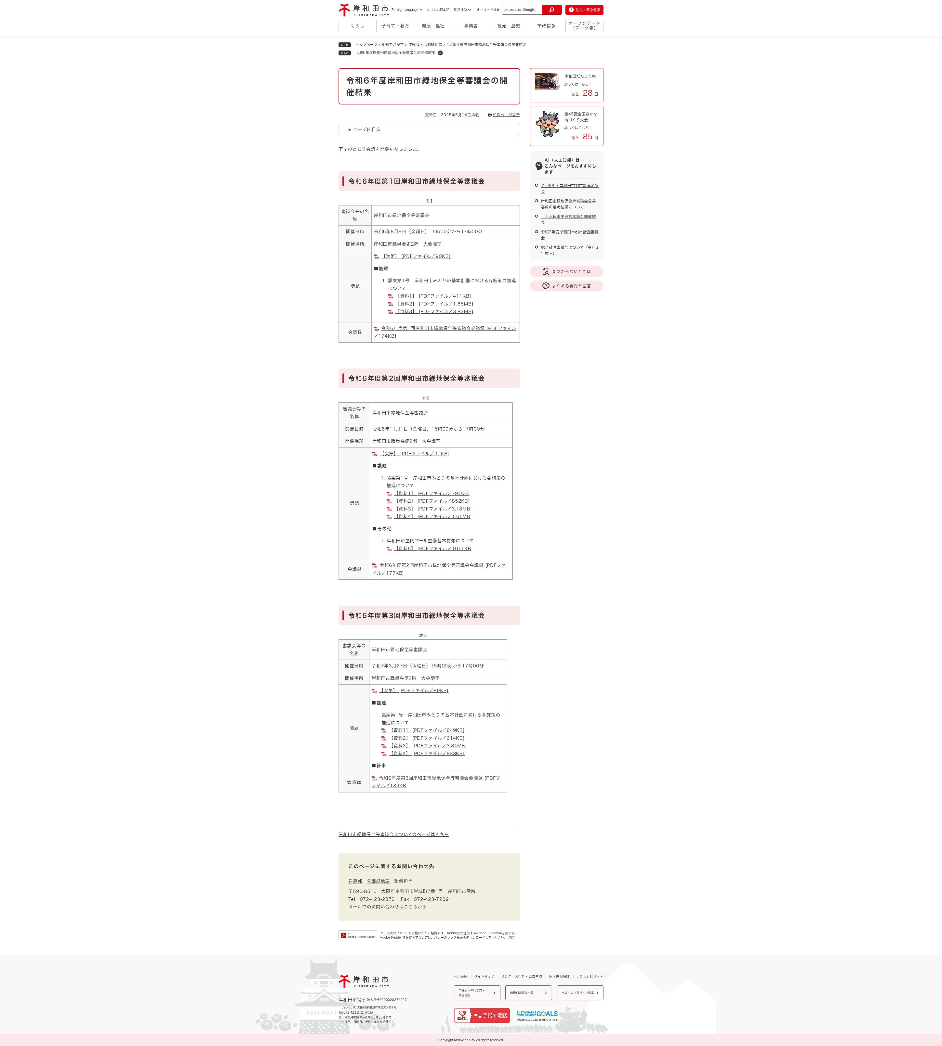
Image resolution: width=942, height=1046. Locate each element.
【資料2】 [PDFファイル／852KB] (432, 501)
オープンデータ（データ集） (584, 25)
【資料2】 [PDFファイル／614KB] (427, 738)
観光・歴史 (509, 26)
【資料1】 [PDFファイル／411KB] (433, 296)
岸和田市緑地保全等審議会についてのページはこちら (394, 834)
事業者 (471, 26)
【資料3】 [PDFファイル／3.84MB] (428, 745)
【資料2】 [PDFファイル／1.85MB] (434, 304)
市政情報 (546, 26)
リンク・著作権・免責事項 (521, 976)
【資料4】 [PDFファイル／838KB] (427, 753)
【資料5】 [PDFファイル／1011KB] (433, 548)
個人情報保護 (559, 976)
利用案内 (461, 976)
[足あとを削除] (440, 53)
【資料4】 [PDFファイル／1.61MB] (433, 516)
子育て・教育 (395, 26)
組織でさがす (393, 44)
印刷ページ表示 (506, 115)
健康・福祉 (433, 26)
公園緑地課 (433, 44)
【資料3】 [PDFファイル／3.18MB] (433, 509)
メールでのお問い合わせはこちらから (387, 907)
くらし (358, 26)
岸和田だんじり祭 (580, 76)
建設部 (355, 881)
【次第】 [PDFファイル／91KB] (414, 453)
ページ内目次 (367, 129)
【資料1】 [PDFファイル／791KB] (432, 493)
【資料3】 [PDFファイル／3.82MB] (434, 311)
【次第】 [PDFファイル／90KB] (416, 256)
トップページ (366, 44)
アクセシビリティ (589, 976)
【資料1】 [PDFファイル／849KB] (427, 730)
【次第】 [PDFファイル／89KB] (413, 690)
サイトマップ (484, 976)
